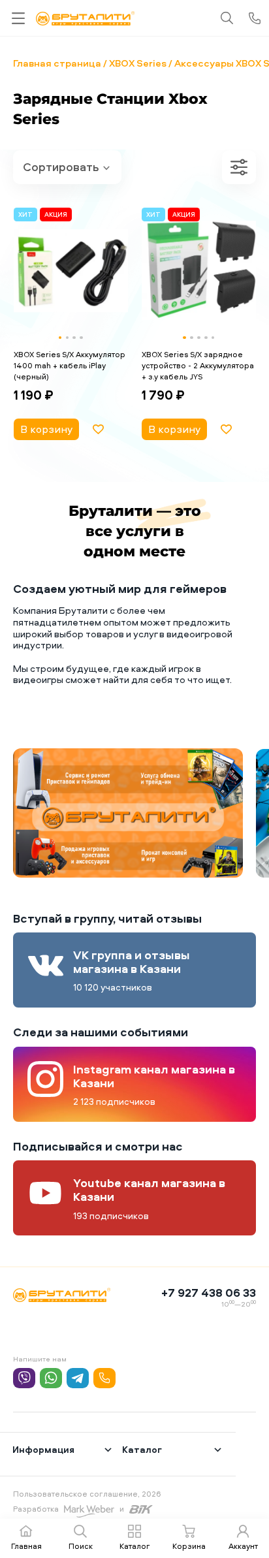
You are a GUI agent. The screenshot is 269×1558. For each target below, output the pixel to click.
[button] (60, 338)
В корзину (46, 429)
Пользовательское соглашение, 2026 (87, 1493)
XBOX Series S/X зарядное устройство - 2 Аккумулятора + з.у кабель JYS (198, 365)
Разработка (36, 1508)
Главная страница (57, 63)
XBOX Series (137, 63)
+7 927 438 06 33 (208, 1292)
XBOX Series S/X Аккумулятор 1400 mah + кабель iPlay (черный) (69, 365)
